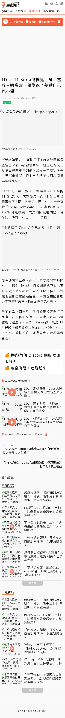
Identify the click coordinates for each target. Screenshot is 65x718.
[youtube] (51, 3)
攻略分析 (7, 11)
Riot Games (25, 434)
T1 (49, 434)
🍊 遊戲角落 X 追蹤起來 (25, 368)
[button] (61, 3)
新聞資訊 (34, 11)
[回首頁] (11, 5)
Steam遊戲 (49, 21)
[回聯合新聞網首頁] (3, 5)
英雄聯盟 (18, 21)
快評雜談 (48, 11)
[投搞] (46, 3)
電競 (40, 434)
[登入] (56, 3)
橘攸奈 (33, 21)
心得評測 (20, 11)
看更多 (32, 583)
